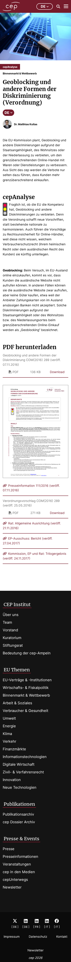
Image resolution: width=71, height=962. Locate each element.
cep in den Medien (19, 872)
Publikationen (19, 804)
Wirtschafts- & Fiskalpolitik (26, 687)
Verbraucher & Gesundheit (25, 710)
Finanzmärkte (14, 749)
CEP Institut (17, 604)
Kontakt (61, 936)
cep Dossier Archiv (19, 822)
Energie (9, 726)
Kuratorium (12, 638)
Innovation (12, 780)
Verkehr (9, 741)
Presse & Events (21, 839)
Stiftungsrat (13, 645)
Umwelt (9, 718)
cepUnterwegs (15, 879)
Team (7, 622)
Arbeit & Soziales (17, 703)
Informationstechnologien (25, 757)
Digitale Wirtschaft (18, 764)
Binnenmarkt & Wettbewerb (26, 695)
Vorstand (10, 630)
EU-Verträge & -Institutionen (27, 680)
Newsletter (12, 887)
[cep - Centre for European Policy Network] (11, 6)
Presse (8, 849)
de (43, 6)
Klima (7, 734)
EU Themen (17, 670)
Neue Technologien (19, 787)
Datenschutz (38, 936)
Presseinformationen (20, 856)
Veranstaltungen (17, 864)
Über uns (10, 615)
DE (7, 113)
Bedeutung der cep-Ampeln (27, 653)
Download (57, 372)
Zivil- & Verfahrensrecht (23, 772)
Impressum (12, 936)
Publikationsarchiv (18, 814)
